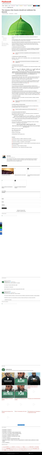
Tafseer (18, 450)
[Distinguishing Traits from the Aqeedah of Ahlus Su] (34, 391)
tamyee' (20, 450)
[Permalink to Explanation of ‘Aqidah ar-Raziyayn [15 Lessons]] (21, 183)
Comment (3, 192)
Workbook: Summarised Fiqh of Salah (14, 436)
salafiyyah (7, 450)
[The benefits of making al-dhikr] (8, 391)
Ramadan (31, 448)
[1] (17, 53)
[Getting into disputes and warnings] (8, 378)
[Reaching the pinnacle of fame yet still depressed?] (34, 378)
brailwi (4, 43)
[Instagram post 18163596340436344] (34, 404)
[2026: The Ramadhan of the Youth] (21, 417)
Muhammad (7, 44)
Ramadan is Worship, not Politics (13, 434)
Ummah (28, 450)
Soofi (4, 45)
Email (3, 201)
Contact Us (9, 429)
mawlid (2, 44)
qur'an (27, 448)
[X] (1, 225)
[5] (12, 145)
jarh (33, 446)
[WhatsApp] (1, 228)
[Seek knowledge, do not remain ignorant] (8, 404)
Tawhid (26, 450)
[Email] (1, 232)
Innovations (7, 13)
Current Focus (3, 13)
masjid (11, 448)
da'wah (13, 446)
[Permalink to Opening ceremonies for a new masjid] (21, 171)
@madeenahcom (13, 292)
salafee (3, 450)
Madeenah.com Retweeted (8, 280)
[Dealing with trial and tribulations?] (21, 391)
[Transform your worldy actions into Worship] (21, 404)
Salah (10, 450)
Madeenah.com (7, 281)
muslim (20, 448)
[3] (28, 82)
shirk (12, 450)
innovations (6, 43)
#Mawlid (38, 295)
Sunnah (15, 450)
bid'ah (2, 43)
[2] (19, 62)
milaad (4, 44)
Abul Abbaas (15, 13)
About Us (8, 437)
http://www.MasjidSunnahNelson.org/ (11, 157)
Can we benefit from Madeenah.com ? (14, 7)
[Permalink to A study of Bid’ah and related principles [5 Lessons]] (33, 171)
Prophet (2, 45)
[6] (36, 109)
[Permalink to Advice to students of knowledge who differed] (8, 183)
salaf (38, 448)
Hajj (23, 446)
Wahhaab (30, 450)
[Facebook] (1, 223)
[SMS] (1, 230)
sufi (5, 45)
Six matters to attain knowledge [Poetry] (14, 432)
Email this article (5, 38)
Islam (30, 446)
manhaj (8, 448)
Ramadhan (35, 448)
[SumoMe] (1, 234)
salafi (5, 450)
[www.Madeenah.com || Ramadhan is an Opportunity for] (34, 417)
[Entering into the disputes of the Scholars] (8, 417)
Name (3, 198)
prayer (22, 448)
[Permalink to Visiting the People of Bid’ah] (8, 171)
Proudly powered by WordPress (10, 453)
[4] (39, 94)
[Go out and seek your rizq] (21, 378)
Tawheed (23, 450)
